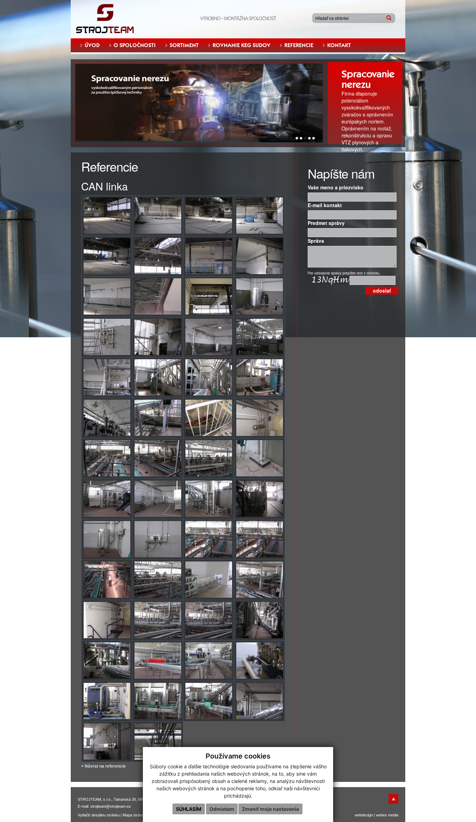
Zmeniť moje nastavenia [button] (270, 809)
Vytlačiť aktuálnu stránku (99, 815)
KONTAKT (339, 45)
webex (381, 815)
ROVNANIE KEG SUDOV (241, 45)
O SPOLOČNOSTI (135, 45)
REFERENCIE (298, 45)
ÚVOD (92, 45)
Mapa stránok (134, 815)
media (393, 815)
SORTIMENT (184, 45)
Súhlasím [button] (188, 809)
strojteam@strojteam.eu (110, 806)
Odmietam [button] (221, 809)
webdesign (364, 815)
